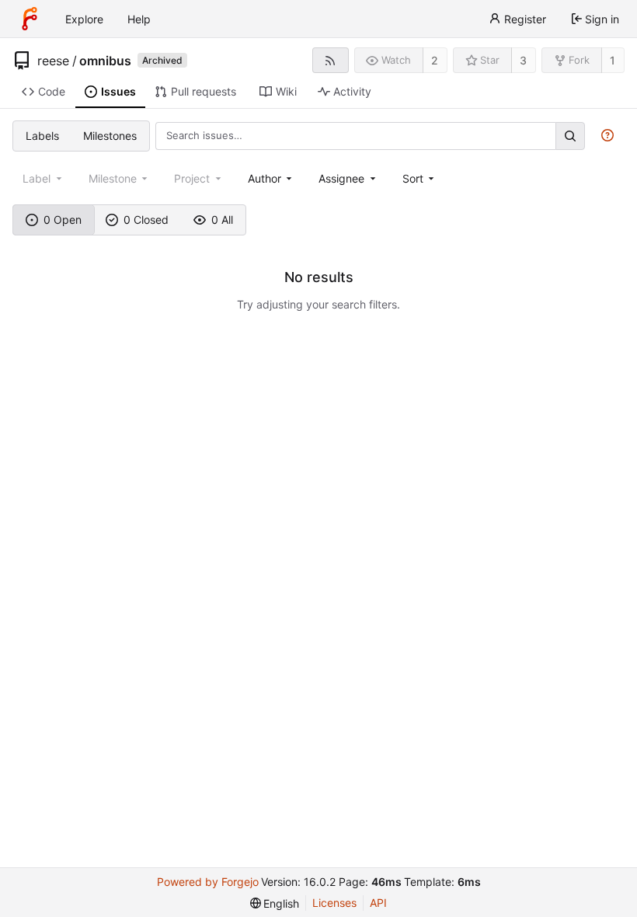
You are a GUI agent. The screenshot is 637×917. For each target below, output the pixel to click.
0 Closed (146, 219)
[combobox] (271, 178)
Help (139, 19)
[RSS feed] (330, 60)
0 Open (63, 219)
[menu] (419, 178)
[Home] (29, 19)
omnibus (105, 60)
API (378, 902)
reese (53, 60)
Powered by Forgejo (208, 881)
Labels (42, 135)
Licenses (334, 902)
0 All (222, 219)
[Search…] (570, 135)
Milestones (110, 135)
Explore (84, 19)
